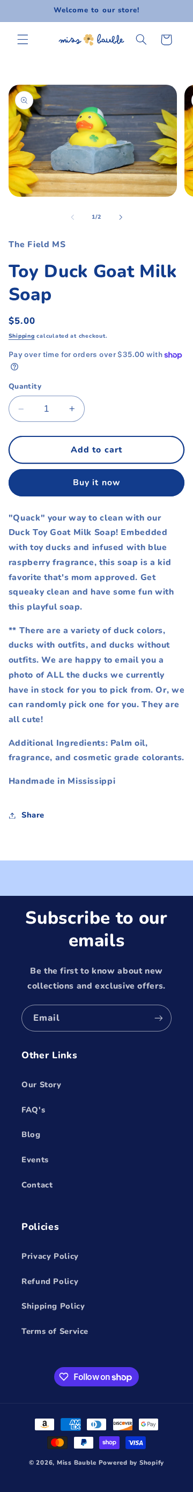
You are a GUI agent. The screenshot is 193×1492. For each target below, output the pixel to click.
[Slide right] (120, 217)
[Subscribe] (158, 1018)
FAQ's (33, 1109)
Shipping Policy (53, 1306)
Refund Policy (49, 1281)
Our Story (41, 1084)
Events (35, 1159)
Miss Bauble (76, 1462)
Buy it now (96, 482)
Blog (31, 1134)
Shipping (22, 336)
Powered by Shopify (131, 1462)
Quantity (25, 386)
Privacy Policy (50, 1256)
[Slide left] (72, 217)
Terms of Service (54, 1331)
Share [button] (32, 815)
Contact (37, 1184)
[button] (22, 39)
